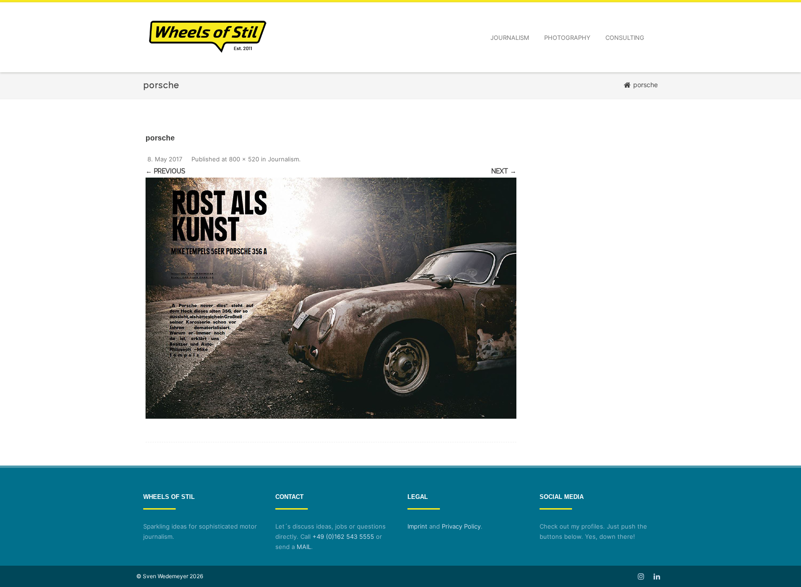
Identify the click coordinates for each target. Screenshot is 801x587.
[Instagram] (641, 576)
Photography (567, 37)
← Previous (165, 171)
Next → (503, 171)
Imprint (417, 526)
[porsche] (331, 298)
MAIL (304, 546)
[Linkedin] (657, 576)
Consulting (624, 37)
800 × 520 (244, 159)
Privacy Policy (461, 526)
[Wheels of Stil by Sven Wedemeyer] (207, 69)
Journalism (509, 37)
